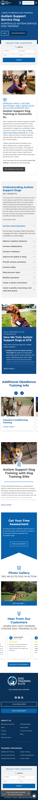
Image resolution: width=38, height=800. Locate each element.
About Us (6, 720)
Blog (21, 734)
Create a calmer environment (15, 283)
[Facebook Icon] (16, 697)
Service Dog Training (8, 755)
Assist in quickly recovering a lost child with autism (17, 289)
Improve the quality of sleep (14, 257)
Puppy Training (25, 752)
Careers (3, 731)
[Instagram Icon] (19, 697)
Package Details (18, 33)
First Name (6, 50)
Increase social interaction (14, 226)
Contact (3, 734)
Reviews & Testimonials (19, 664)
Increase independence (12, 246)
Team (3, 727)
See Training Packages (14, 169)
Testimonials (24, 727)
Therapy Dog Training (8, 758)
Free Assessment (28, 2)
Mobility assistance (11, 278)
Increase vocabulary (11, 252)
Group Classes (24, 758)
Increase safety (9, 267)
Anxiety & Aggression (27, 755)
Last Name (22, 50)
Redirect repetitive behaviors (15, 241)
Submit (19, 60)
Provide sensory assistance (14, 262)
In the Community (26, 731)
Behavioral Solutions (7, 724)
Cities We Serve (6, 737)
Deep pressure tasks (11, 272)
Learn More (8, 427)
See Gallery (18, 603)
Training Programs (11, 748)
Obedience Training (7, 752)
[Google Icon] (22, 697)
